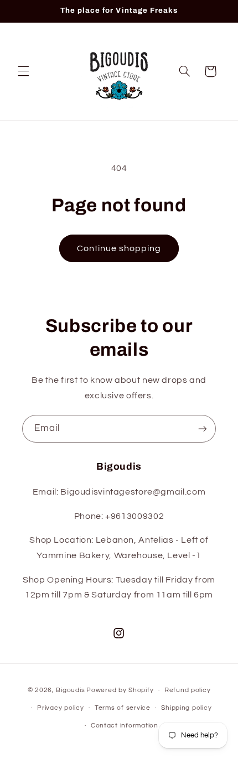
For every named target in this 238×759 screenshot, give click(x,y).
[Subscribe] (202, 428)
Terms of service (123, 708)
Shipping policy (186, 708)
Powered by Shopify (119, 690)
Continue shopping (119, 248)
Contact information (124, 725)
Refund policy (187, 690)
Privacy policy (60, 708)
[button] (23, 71)
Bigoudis (70, 690)
